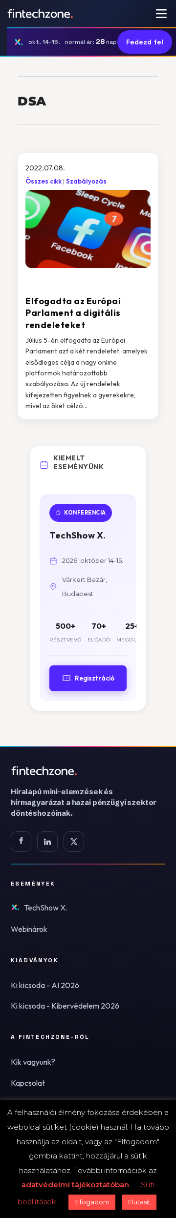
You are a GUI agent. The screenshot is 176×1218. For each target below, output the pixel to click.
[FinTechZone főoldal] (40, 13)
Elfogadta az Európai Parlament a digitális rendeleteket (73, 312)
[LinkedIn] (47, 841)
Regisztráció (94, 678)
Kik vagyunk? (33, 1062)
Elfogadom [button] (92, 1202)
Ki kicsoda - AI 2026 (45, 985)
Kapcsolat (28, 1083)
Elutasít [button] (139, 1202)
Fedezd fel (144, 42)
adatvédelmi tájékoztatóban (75, 1184)
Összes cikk (43, 181)
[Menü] (161, 13)
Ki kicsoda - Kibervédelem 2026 (65, 1006)
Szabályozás (86, 181)
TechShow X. (45, 907)
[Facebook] (21, 841)
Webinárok (29, 929)
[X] (74, 841)
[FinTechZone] (88, 770)
